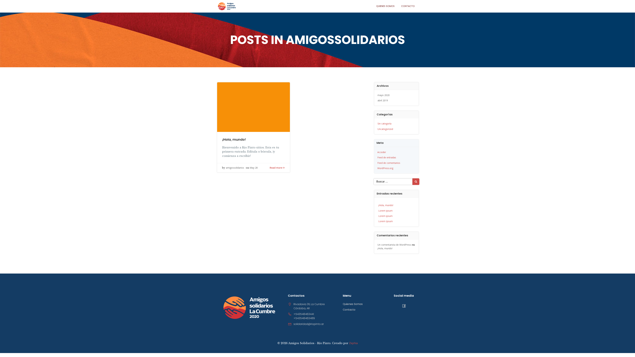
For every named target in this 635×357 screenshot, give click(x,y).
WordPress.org (385, 168)
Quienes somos (385, 6)
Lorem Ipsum (385, 221)
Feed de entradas (386, 157)
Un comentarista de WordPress (394, 244)
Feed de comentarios (388, 162)
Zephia (353, 343)
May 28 (254, 167)
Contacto (408, 6)
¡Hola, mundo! (385, 205)
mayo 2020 (384, 95)
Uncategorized (385, 129)
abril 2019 (383, 100)
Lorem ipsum (385, 210)
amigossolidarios (235, 167)
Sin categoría (384, 123)
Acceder (381, 152)
